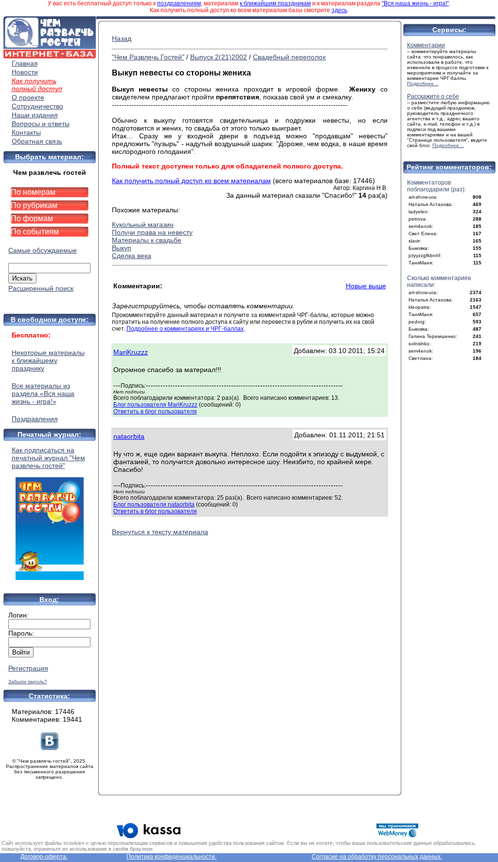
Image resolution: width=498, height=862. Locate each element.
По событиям (35, 231)
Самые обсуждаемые (42, 250)
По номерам (33, 192)
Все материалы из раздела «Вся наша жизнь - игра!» (43, 393)
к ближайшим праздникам (275, 3)
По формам (32, 218)
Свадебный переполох (289, 57)
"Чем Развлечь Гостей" (148, 57)
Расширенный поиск (40, 288)
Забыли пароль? (27, 681)
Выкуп (121, 248)
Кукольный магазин (143, 224)
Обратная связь (37, 141)
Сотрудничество (37, 106)
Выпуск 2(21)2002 (218, 57)
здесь (339, 10)
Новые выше (366, 286)
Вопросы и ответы (41, 124)
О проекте (28, 97)
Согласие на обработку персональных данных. (377, 856)
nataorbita (128, 436)
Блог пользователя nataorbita (154, 504)
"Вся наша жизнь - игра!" (415, 3)
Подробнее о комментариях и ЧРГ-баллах (185, 328)
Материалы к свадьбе (146, 240)
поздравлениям (179, 3)
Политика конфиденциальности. (171, 856)
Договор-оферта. (44, 856)
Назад (121, 38)
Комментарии (426, 45)
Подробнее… (423, 83)
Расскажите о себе (433, 96)
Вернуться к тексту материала (160, 532)
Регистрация (28, 668)
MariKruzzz (130, 352)
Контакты (26, 132)
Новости (25, 72)
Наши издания (35, 115)
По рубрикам (34, 205)
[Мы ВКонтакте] (49, 747)
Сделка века (131, 256)
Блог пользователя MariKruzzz (155, 404)
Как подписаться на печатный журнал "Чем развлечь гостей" (48, 457)
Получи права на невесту (152, 232)
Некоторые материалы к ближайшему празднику (48, 360)
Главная (25, 63)
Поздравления (35, 419)
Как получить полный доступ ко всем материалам (191, 181)
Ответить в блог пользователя (155, 411)
